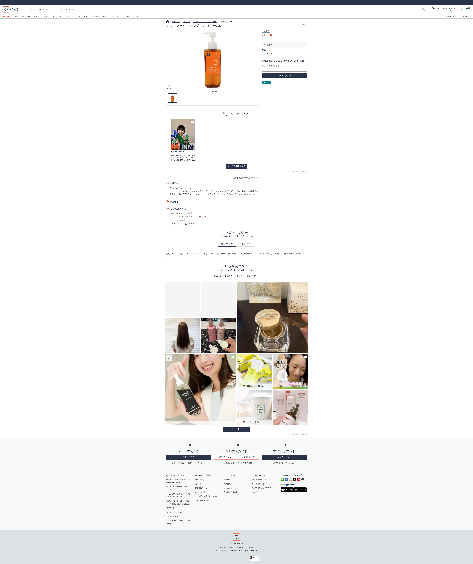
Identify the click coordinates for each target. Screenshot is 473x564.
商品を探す (7, 16)
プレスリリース (230, 488)
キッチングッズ (117, 16)
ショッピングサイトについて (206, 496)
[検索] (424, 9)
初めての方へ (462, 16)
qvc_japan (178, 151)
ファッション (57, 16)
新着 (35, 16)
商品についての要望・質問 (181, 224)
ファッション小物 (73, 16)
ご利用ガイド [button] (248, 457)
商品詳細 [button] (174, 183)
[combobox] (236, 9)
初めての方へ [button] (225, 457)
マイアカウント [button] (284, 457)
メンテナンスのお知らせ (175, 512)
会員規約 (255, 492)
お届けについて (201, 488)
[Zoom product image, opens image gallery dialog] (168, 87)
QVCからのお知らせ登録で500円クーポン (188, 463)
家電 (136, 16)
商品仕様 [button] (174, 201)
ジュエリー (94, 16)
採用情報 (227, 483)
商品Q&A (246, 243)
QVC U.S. (222, 547)
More (236, 429)
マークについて (177, 220)
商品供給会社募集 (230, 492)
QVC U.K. (230, 547)
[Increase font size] (255, 177)
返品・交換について (269, 66)
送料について (200, 483)
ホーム (104, 16)
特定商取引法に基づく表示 (262, 488)
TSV (16, 16)
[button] (442, 9)
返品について (200, 492)
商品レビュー (227, 243)
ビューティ (44, 16)
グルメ (129, 16)
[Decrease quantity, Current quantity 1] (263, 53)
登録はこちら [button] (189, 457)
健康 (85, 16)
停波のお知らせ (172, 508)
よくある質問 (229, 463)
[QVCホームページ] (167, 21)
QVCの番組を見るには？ (204, 500)
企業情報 (227, 479)
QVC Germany (241, 547)
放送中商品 (25, 16)
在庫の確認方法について (180, 213)
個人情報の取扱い (259, 483)
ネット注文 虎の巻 (244, 463)
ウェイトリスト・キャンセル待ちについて (187, 217)
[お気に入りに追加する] (303, 26)
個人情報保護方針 (259, 479)
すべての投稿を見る (236, 166)
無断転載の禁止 (172, 516)
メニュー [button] (28, 9)
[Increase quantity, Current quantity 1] (271, 53)
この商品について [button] (178, 208)
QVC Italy (251, 547)
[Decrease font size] (258, 177)
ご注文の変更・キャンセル (283, 463)
